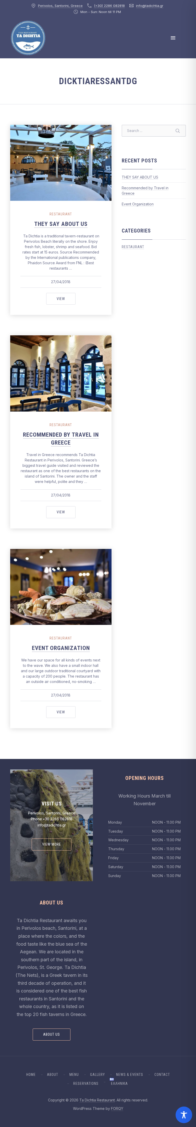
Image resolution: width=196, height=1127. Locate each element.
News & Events (129, 1075)
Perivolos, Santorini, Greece (60, 6)
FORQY (117, 1108)
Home (31, 1075)
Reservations (86, 1083)
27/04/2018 (60, 282)
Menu (74, 1075)
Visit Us (52, 804)
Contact (162, 1075)
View (66, 298)
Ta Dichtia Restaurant (97, 1100)
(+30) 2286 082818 (109, 6)
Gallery (97, 1075)
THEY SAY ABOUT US (61, 223)
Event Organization (61, 648)
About (52, 1075)
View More (51, 844)
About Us (51, 1034)
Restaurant (61, 214)
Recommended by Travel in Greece (61, 438)
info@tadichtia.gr (149, 6)
